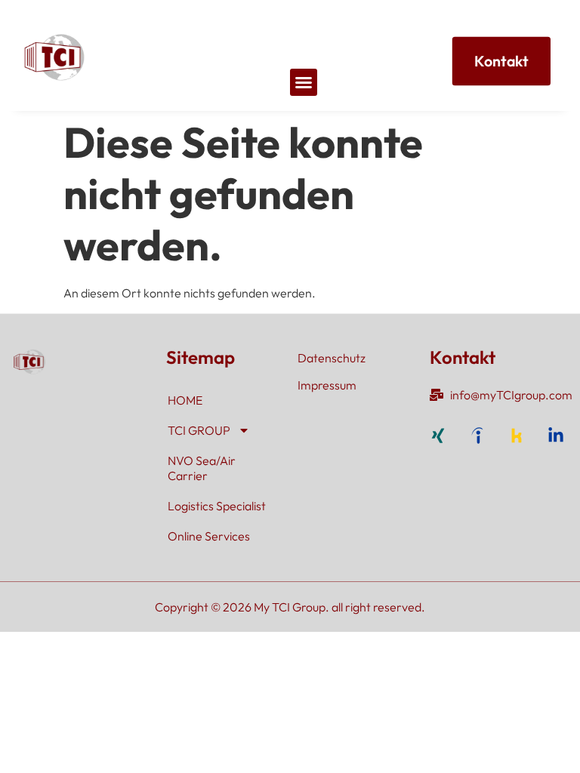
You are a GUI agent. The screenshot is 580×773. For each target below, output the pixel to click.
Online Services (209, 536)
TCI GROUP (199, 430)
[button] (303, 82)
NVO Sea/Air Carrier (202, 468)
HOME (185, 400)
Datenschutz (332, 357)
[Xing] (438, 435)
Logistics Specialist (217, 505)
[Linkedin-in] (556, 435)
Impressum (327, 385)
